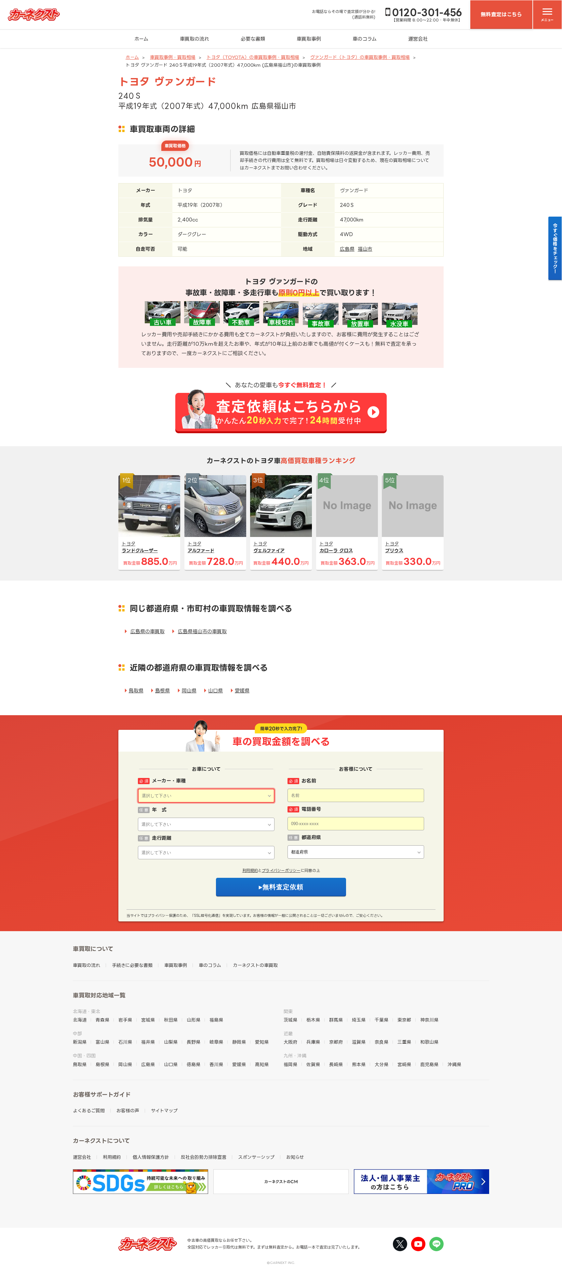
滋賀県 (359, 1041)
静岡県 (239, 1041)
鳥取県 (136, 690)
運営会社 (418, 39)
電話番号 (311, 809)
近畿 (288, 1033)
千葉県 (381, 1019)
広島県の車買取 (147, 631)
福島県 (216, 1019)
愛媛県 (242, 690)
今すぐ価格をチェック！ (555, 248)
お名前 (308, 780)
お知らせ (295, 1157)
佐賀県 (313, 1064)
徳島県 (193, 1064)
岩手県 (125, 1019)
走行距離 (161, 838)
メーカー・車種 (169, 780)
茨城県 (290, 1019)
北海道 (80, 1019)
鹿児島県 (429, 1064)
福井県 (148, 1041)
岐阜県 (216, 1041)
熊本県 (359, 1064)
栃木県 (313, 1019)
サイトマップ (164, 1110)
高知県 (262, 1064)
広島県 (347, 249)
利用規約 (250, 870)
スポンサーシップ (256, 1157)
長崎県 (336, 1064)
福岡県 (290, 1064)
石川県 (125, 1041)
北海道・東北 (86, 1011)
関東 (288, 1011)
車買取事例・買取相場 (172, 57)
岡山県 (189, 690)
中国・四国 (84, 1055)
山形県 (193, 1019)
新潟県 (80, 1041)
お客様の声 (127, 1110)
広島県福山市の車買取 (202, 631)
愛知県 (262, 1041)
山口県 (215, 690)
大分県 (381, 1064)
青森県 (102, 1019)
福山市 (365, 249)
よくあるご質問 (89, 1110)
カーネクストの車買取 (255, 965)
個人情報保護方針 (151, 1157)
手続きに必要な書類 (132, 965)
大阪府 (290, 1041)
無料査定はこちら (501, 14)
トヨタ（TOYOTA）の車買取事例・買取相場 (253, 57)
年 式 (159, 809)
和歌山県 (429, 1041)
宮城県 (148, 1019)
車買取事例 (309, 39)
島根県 (162, 690)
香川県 (216, 1064)
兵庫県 (313, 1041)
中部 (77, 1033)
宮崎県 (404, 1064)
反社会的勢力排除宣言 (203, 1157)
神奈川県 (429, 1019)
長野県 (193, 1041)
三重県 (404, 1041)
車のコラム (365, 39)
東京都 (404, 1019)
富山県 (102, 1041)
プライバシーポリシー (281, 870)
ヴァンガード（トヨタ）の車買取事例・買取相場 (360, 57)
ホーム (141, 39)
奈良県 (381, 1041)
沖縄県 (454, 1064)
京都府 (336, 1041)
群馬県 (336, 1019)
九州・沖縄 (295, 1055)
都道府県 (311, 837)
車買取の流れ (194, 39)
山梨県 (171, 1041)
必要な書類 (253, 39)
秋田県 (171, 1019)
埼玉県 (359, 1019)
